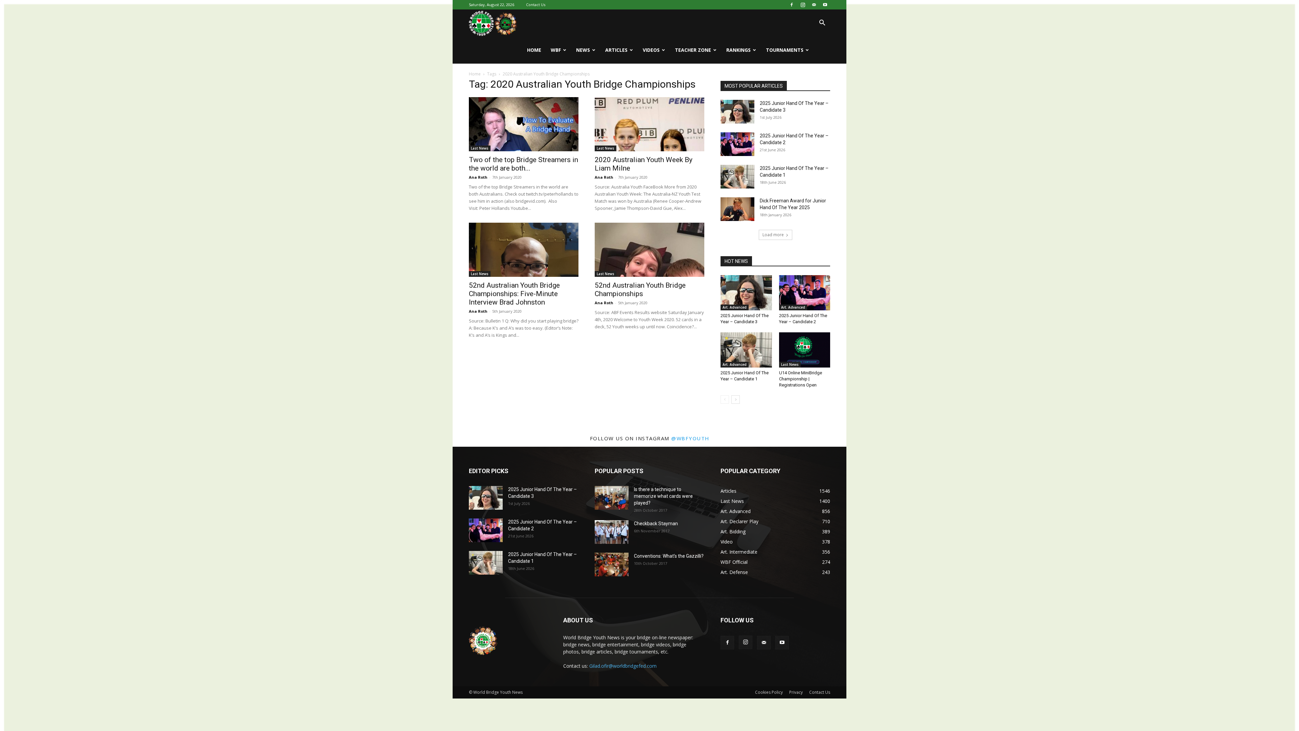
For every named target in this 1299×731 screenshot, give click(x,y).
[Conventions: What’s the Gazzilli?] (612, 564)
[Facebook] (792, 4)
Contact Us (535, 4)
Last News (479, 148)
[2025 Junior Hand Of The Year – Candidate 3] (737, 112)
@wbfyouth (690, 438)
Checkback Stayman (656, 523)
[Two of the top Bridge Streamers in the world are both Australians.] (523, 124)
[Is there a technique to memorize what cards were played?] (612, 498)
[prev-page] (725, 399)
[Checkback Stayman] (612, 532)
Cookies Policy (769, 692)
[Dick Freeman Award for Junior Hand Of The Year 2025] (737, 209)
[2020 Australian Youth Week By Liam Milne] (649, 124)
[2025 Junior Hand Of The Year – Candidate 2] (737, 144)
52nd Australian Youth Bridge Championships (640, 289)
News (583, 50)
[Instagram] (803, 4)
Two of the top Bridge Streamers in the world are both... (523, 164)
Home (534, 50)
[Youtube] (825, 4)
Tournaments (784, 50)
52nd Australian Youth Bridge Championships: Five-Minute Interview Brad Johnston (514, 293)
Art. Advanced (735, 307)
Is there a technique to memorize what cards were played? (663, 496)
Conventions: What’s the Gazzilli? (669, 556)
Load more (773, 235)
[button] (822, 23)
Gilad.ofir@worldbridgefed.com (623, 666)
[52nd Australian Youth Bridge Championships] (649, 250)
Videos (651, 50)
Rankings (738, 50)
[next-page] (735, 399)
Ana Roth (478, 177)
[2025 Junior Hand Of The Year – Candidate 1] (737, 177)
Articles (616, 50)
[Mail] (814, 4)
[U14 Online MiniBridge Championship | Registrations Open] (804, 350)
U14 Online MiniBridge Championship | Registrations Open (800, 378)
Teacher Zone (693, 50)
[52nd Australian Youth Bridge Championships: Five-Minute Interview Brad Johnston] (523, 250)
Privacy (796, 692)
